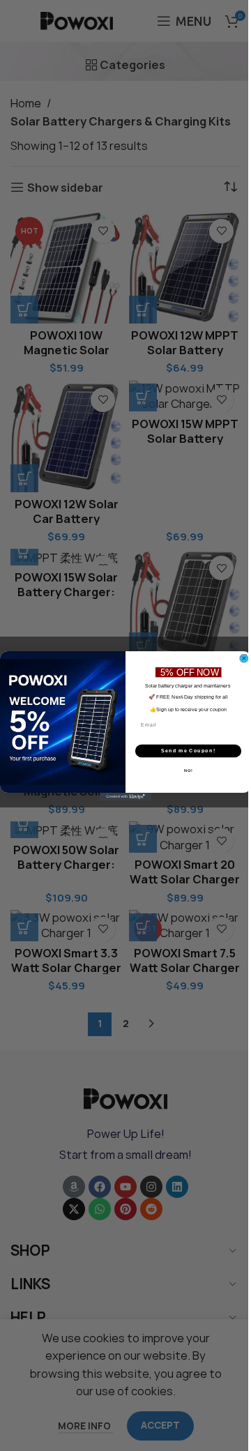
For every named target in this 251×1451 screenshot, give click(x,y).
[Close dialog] (244, 658)
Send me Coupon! (188, 751)
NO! (188, 770)
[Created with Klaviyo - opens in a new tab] (125, 796)
